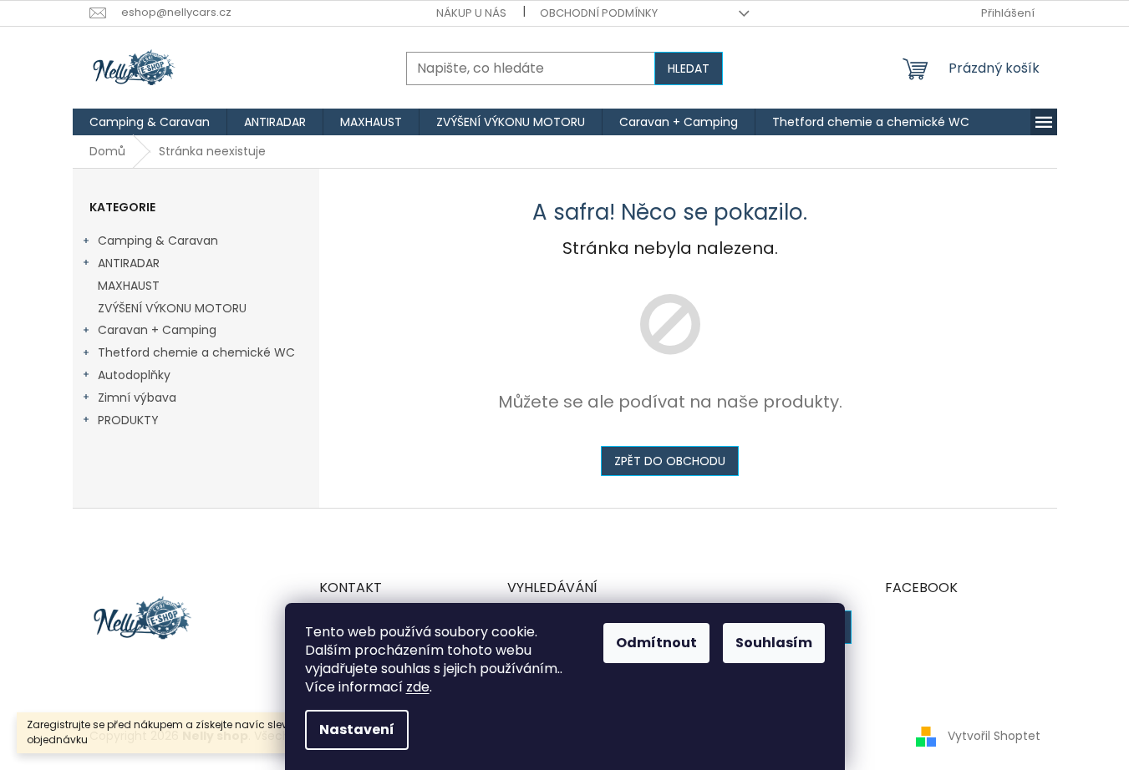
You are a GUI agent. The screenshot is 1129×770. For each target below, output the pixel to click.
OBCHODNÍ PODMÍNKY (599, 13)
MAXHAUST (129, 285)
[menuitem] (149, 122)
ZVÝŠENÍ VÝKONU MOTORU (172, 308)
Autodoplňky (134, 375)
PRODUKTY (128, 420)
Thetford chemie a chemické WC (196, 352)
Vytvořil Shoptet (994, 735)
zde (418, 687)
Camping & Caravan (158, 240)
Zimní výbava (137, 397)
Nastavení (356, 729)
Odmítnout (656, 642)
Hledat (688, 68)
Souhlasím (773, 642)
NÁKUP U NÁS (471, 13)
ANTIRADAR (129, 263)
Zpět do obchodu (669, 461)
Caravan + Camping (157, 330)
